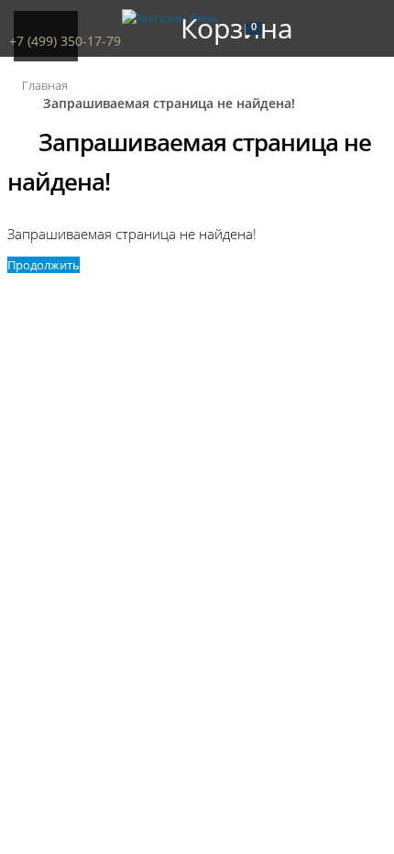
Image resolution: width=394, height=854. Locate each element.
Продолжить (43, 265)
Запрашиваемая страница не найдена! (169, 103)
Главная (45, 85)
